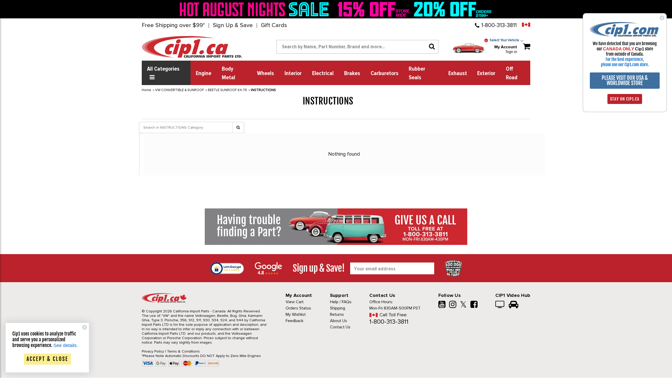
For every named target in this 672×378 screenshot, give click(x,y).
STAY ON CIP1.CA (624, 99)
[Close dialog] (662, 17)
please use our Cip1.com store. (625, 64)
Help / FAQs (340, 301)
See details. (65, 345)
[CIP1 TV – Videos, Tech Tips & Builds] (500, 305)
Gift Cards (274, 25)
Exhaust (457, 73)
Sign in (511, 51)
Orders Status (298, 308)
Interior (293, 73)
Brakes (352, 73)
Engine (203, 73)
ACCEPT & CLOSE (47, 359)
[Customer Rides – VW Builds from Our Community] (513, 305)
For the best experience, (625, 59)
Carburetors (384, 73)
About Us (338, 320)
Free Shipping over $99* (173, 25)
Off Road (511, 73)
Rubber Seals (417, 73)
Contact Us (340, 327)
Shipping (337, 308)
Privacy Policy (153, 351)
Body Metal (228, 73)
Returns (337, 314)
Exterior (486, 73)
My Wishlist (296, 314)
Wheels (265, 73)
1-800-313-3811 (499, 25)
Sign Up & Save (233, 25)
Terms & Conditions (183, 351)
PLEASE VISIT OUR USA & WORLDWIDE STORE (625, 80)
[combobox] (357, 47)
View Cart (295, 301)
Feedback (294, 320)
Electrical (323, 73)
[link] (255, 9)
